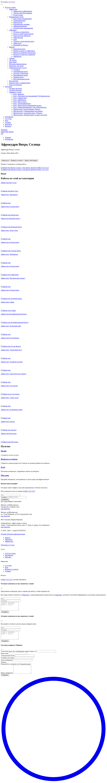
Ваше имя (4, 653)
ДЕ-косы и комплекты (21, 32)
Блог (6, 120)
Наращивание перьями (21, 24)
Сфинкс (12, 58)
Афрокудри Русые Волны (10, 338)
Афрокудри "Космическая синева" (13, 278)
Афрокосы (13, 30)
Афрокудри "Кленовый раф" (11, 326)
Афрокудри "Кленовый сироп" (12, 410)
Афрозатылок (18, 37)
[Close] (2, 588)
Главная (8, 137)
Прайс (4, 451)
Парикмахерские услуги (18, 68)
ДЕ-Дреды (13, 60)
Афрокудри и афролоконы (22, 11)
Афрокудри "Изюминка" (9, 254)
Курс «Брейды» (18, 94)
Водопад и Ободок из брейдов (24, 54)
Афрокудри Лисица (8, 421)
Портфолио (9, 117)
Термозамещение (19, 20)
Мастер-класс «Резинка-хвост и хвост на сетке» (30, 115)
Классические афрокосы (22, 36)
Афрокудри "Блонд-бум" (9, 230)
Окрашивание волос (20, 71)
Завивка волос (18, 77)
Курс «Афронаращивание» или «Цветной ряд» (30, 107)
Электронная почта (8, 656)
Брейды (12, 47)
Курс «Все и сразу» (20, 102)
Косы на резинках (15, 85)
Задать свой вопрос (31, 160)
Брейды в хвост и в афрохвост (24, 51)
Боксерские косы (19, 49)
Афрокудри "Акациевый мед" (11, 350)
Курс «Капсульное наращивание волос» (27, 105)
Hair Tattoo (13, 62)
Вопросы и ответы (17, 160)
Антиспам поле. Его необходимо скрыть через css (18, 651)
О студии (8, 119)
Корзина (8, 126)
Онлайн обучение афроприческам (13, 534)
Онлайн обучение (15, 88)
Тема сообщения (7, 660)
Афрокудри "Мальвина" (9, 195)
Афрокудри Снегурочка (9, 386)
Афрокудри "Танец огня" (10, 398)
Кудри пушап (18, 15)
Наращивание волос (16, 17)
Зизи (15, 39)
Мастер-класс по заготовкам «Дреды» (26, 109)
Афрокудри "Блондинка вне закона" (14, 374)
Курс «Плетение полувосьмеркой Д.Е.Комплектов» (31, 96)
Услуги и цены (10, 7)
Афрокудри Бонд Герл (9, 183)
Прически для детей (16, 66)
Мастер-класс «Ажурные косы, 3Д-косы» (28, 113)
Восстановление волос (21, 79)
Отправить (5, 612)
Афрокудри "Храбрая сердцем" (12, 362)
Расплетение (13, 81)
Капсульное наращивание (22, 19)
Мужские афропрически (18, 64)
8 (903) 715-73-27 (9, 2)
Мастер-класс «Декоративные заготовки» (28, 111)
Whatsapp (4, 130)
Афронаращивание (20, 26)
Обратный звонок (7, 132)
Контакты (8, 124)
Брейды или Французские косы (24, 53)
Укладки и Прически (20, 73)
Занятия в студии (15, 92)
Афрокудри (13, 9)
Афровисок (17, 56)
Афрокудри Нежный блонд (10, 218)
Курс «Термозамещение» (22, 103)
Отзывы (8, 122)
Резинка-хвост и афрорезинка (19, 83)
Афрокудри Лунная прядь (10, 206)
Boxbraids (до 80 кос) (20, 45)
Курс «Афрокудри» (20, 98)
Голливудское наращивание (23, 28)
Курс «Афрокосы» (19, 100)
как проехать (5, 509)
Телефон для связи (7, 658)
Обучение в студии (7, 545)
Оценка (3, 662)
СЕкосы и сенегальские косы (23, 41)
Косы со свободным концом (23, 34)
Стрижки (16, 70)
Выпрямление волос (20, 75)
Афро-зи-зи (17, 43)
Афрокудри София (7, 302)
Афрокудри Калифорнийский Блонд (14, 314)
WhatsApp (25, 595)
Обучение (8, 86)
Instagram (58, 595)
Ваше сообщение (7, 673)
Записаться (5, 160)
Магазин (5, 475)
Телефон (4, 497)
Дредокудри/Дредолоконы (22, 13)
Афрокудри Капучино (9, 433)
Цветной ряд (17, 22)
